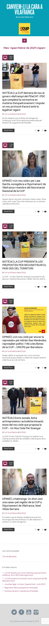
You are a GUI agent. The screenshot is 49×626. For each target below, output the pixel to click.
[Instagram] (36, 612)
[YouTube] (29, 612)
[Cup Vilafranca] (24, 28)
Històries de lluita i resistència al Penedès (21, 591)
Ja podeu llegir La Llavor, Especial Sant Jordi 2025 (25, 584)
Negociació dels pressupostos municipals (21, 588)
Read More (8, 130)
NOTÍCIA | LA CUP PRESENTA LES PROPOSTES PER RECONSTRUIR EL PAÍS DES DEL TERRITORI (24, 265)
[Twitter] (14, 612)
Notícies (22, 114)
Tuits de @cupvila (9, 557)
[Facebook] (21, 612)
